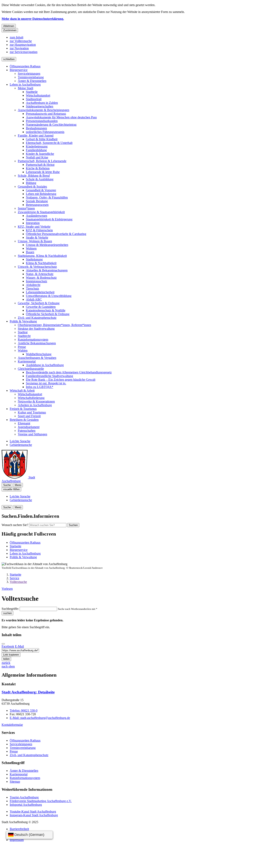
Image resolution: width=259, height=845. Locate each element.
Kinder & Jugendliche (40, 153)
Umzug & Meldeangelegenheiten (47, 245)
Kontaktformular (12, 724)
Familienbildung (36, 150)
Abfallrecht (33, 285)
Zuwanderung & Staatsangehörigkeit (41, 212)
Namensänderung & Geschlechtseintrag (51, 124)
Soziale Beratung (37, 201)
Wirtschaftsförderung (31, 398)
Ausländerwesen (36, 215)
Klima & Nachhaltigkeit (41, 263)
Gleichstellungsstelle (31, 368)
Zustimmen (9, 30)
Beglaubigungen (36, 128)
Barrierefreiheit (19, 829)
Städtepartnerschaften (39, 106)
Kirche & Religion (38, 168)
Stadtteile (32, 92)
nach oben (8, 666)
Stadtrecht (24, 336)
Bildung (31, 183)
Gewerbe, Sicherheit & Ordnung (38, 303)
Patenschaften (26, 430)
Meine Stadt (25, 88)
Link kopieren (11, 654)
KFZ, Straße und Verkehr (34, 226)
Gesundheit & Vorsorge (41, 190)
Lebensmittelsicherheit (40, 292)
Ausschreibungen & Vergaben (37, 357)
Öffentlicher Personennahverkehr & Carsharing (56, 234)
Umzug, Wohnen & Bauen (35, 241)
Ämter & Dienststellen (32, 81)
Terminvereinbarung (31, 77)
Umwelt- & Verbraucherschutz (37, 266)
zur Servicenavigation (23, 52)
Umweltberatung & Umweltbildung (48, 296)
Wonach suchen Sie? (15, 525)
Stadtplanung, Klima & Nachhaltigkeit (42, 255)
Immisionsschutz (36, 281)
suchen (7, 613)
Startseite (15, 574)
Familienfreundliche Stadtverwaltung (49, 376)
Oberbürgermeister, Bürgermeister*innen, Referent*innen (54, 325)
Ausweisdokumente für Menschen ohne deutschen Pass (61, 117)
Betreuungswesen (37, 204)
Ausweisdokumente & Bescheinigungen (43, 110)
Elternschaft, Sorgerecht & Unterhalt (49, 143)
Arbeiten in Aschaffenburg (35, 405)
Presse (22, 347)
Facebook (8, 646)
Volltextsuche (18, 582)
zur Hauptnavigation (23, 44)
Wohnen (31, 248)
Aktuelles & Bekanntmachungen (47, 270)
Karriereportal (27, 361)
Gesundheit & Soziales (32, 186)
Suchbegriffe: (10, 608)
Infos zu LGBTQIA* (39, 387)
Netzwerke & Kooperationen (36, 401)
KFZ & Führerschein (39, 230)
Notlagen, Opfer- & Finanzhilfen (47, 197)
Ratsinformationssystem (33, 339)
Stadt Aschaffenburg (28, 692)
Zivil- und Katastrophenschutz (37, 317)
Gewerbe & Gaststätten (41, 306)
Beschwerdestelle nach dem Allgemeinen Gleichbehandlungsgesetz (69, 372)
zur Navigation (19, 48)
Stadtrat (23, 332)
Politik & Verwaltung (23, 321)
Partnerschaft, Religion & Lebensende (42, 161)
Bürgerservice (19, 70)
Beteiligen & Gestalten (24, 419)
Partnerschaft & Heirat (40, 164)
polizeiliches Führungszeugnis (45, 132)
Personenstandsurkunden (42, 121)
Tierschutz (32, 288)
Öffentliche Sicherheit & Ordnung (47, 314)
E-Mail (19, 646)
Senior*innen (26, 208)
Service (14, 578)
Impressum (17, 840)
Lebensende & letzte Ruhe (43, 172)
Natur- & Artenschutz (39, 274)
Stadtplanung (34, 259)
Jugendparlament (28, 427)
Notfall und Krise (37, 157)
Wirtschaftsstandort (38, 95)
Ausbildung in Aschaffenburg (45, 365)
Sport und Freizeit (29, 416)
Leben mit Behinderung (41, 194)
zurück (6, 662)
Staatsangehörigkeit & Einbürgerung (49, 219)
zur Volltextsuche (21, 41)
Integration (33, 223)
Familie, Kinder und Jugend (35, 135)
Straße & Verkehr (37, 237)
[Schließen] (3, 643)
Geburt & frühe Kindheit (41, 139)
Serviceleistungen (29, 73)
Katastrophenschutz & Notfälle (45, 310)
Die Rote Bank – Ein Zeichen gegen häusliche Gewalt (60, 379)
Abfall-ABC (34, 299)
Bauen (30, 252)
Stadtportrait (33, 99)
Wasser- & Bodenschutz (41, 277)
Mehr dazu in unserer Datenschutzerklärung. (33, 18)
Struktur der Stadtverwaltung (36, 328)
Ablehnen (8, 26)
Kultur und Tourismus (32, 412)
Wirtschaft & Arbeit (22, 390)
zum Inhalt (16, 37)
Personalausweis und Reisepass (46, 113)
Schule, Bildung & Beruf (34, 175)
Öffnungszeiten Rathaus (25, 66)
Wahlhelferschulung (38, 354)
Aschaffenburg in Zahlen (42, 102)
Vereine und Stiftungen (32, 434)
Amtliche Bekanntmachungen (37, 343)
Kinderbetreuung (37, 146)
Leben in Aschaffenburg (25, 84)
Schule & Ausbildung (39, 179)
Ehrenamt (24, 423)
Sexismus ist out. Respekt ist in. (46, 383)
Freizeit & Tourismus (23, 408)
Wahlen (23, 350)
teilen (6, 658)
